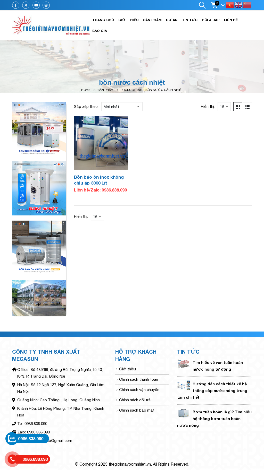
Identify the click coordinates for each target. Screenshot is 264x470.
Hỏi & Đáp (211, 20)
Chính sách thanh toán (138, 379)
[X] (25, 5)
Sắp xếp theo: (86, 106)
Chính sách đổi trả (135, 400)
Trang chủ (103, 20)
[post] (183, 363)
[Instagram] (46, 5)
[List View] (247, 106)
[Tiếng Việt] (230, 5)
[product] (101, 143)
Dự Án (172, 20)
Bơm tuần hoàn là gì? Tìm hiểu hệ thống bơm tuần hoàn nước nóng (214, 419)
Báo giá (99, 31)
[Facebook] (15, 5)
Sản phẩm (152, 20)
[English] (238, 5)
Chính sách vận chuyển (139, 389)
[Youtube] (36, 5)
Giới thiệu (128, 20)
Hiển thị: (208, 106)
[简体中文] (247, 5)
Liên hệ (231, 20)
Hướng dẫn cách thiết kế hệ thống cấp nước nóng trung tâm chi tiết (212, 390)
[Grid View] (237, 106)
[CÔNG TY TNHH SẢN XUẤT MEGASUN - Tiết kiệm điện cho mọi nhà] (51, 25)
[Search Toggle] (202, 5)
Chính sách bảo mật (136, 410)
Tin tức (189, 20)
